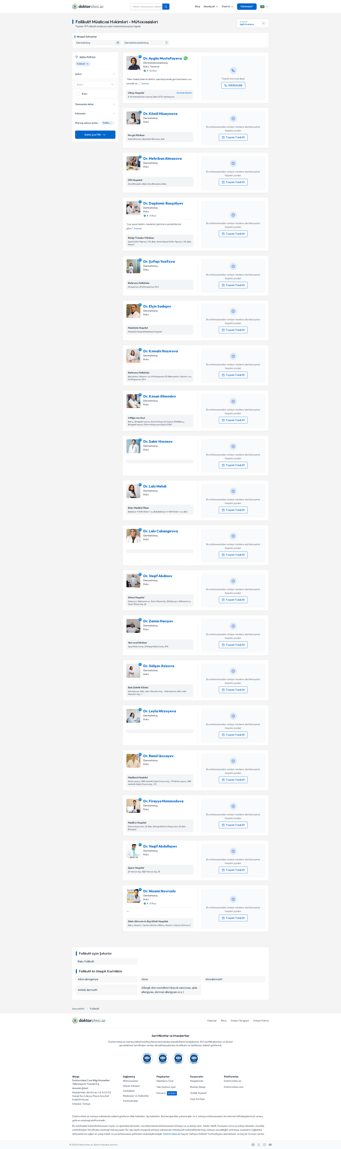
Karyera (166, 1093)
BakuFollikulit (86, 961)
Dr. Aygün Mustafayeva (162, 58)
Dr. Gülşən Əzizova (158, 666)
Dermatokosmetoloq (155, 62)
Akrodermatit (213, 979)
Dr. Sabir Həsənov (158, 441)
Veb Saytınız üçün (166, 1087)
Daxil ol (226, 6)
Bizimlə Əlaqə (197, 1087)
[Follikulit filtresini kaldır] (87, 64)
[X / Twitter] (258, 1144)
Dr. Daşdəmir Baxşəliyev (163, 203)
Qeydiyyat (209, 6)
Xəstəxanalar (130, 1100)
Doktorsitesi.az (232, 1080)
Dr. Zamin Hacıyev (158, 621)
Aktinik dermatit (87, 990)
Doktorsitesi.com (233, 1087)
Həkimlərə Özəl (164, 1080)
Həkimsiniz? (247, 6)
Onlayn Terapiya (240, 1020)
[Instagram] (264, 1144)
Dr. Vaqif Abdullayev (160, 846)
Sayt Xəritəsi (197, 1099)
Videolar (212, 1020)
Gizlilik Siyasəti (198, 1093)
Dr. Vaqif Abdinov (157, 576)
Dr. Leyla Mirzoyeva (159, 711)
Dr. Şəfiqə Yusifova (159, 261)
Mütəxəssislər (130, 1080)
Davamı (145, 83)
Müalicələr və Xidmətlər (136, 1095)
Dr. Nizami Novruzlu (159, 891)
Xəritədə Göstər (184, 93)
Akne (144, 979)
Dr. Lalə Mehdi (154, 486)
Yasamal (154, 66)
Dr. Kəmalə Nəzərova (160, 351)
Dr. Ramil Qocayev (158, 756)
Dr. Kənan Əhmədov (159, 396)
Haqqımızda (196, 1080)
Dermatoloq (150, 118)
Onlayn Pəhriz (261, 1020)
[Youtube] (270, 1144)
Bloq (197, 6)
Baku (146, 66)
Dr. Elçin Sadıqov (157, 306)
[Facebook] (253, 1144)
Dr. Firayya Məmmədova (163, 801)
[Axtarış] (165, 7)
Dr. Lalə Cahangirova (160, 531)
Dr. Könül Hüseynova (160, 113)
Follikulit (94, 1008)
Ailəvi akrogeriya (88, 979)
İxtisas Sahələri (131, 1085)
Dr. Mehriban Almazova (162, 158)
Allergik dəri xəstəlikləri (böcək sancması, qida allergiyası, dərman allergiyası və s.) (169, 990)
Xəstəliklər (129, 1090)
